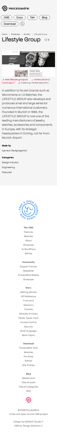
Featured (7, 172)
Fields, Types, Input (28, 317)
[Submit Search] (22, 24)
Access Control (28, 322)
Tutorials (28, 309)
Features (28, 231)
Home (4, 34)
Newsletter (28, 270)
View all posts (28, 382)
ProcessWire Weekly (28, 275)
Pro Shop (28, 356)
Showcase (15, 34)
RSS (28, 391)
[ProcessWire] (15, 9)
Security (28, 326)
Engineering (8, 167)
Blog (44, 17)
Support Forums (28, 266)
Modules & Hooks (28, 313)
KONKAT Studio (33, 421)
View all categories (28, 386)
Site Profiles (28, 365)
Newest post (28, 378)
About (28, 240)
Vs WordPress (28, 249)
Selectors (28, 305)
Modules (28, 236)
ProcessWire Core (28, 347)
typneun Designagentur (14, 150)
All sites (27, 34)
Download (10, 24)
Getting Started (28, 292)
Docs (19, 17)
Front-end (28, 300)
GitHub (28, 253)
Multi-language (28, 330)
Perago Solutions (32, 425)
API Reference (28, 296)
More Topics (28, 335)
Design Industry (10, 162)
